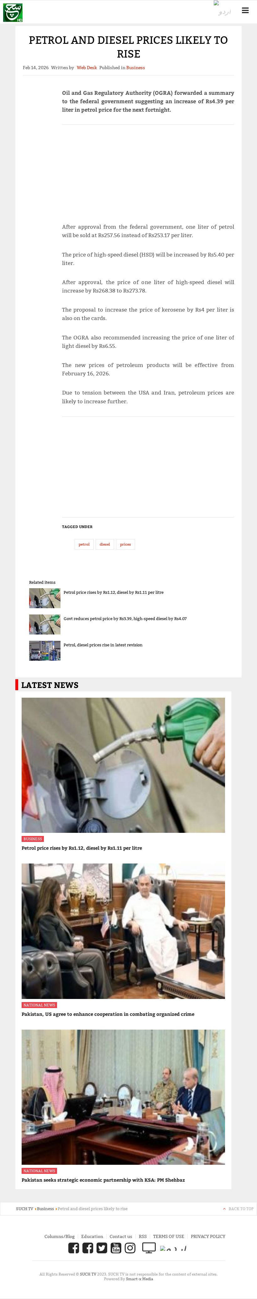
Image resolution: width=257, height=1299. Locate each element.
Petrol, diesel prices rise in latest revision (103, 644)
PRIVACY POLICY (208, 1236)
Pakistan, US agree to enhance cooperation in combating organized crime (108, 1014)
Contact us (121, 1236)
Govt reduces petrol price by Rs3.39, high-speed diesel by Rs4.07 (125, 618)
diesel (105, 544)
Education (92, 1236)
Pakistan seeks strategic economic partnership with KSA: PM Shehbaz (103, 1180)
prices (125, 544)
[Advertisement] (148, 171)
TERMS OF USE (168, 1236)
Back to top (241, 1208)
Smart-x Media (139, 1278)
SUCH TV (88, 1274)
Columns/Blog (60, 1236)
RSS (143, 1236)
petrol (84, 544)
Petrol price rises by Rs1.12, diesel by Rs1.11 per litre (114, 592)
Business (33, 839)
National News (39, 1005)
